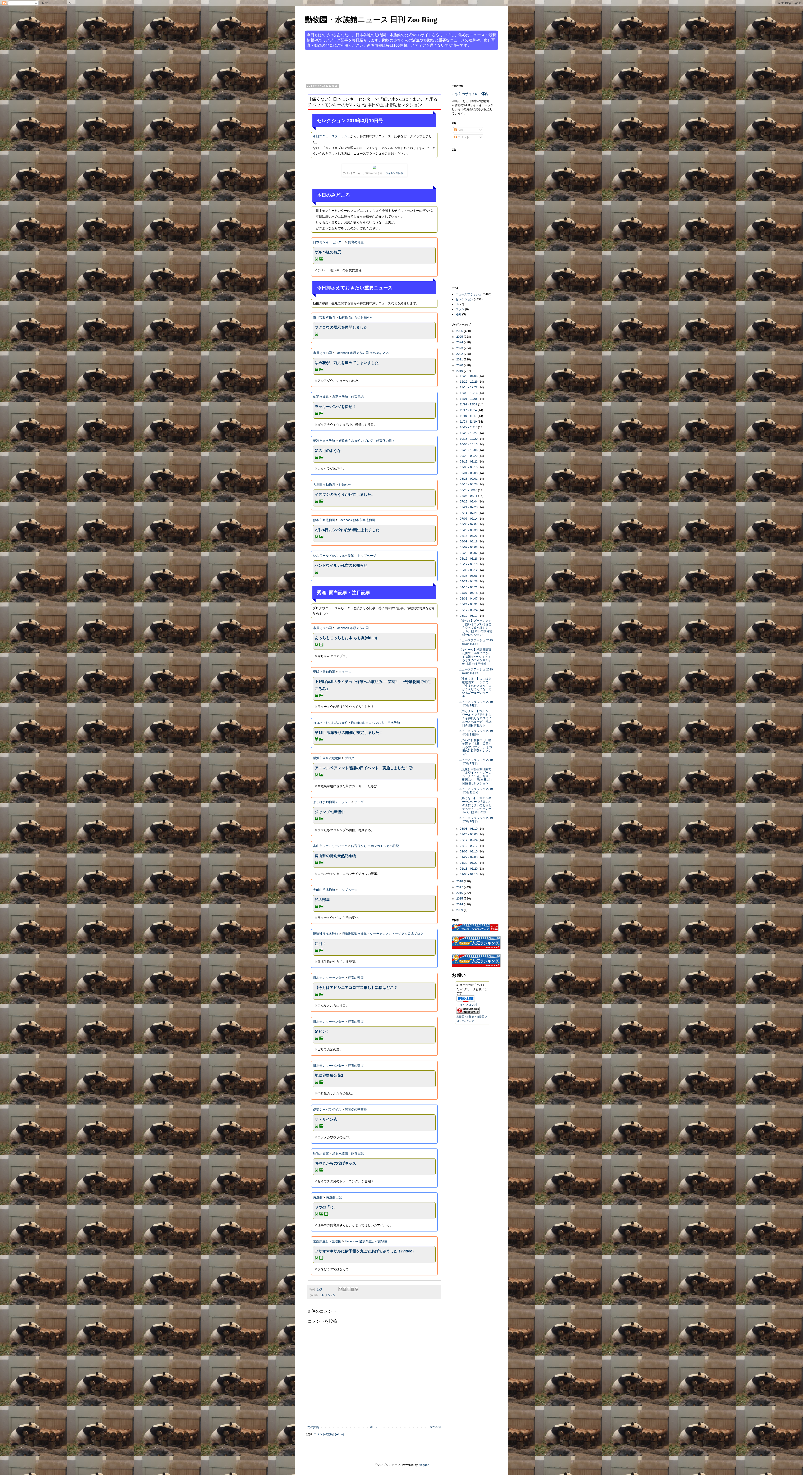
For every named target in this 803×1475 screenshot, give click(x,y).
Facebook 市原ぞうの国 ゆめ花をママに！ (365, 353)
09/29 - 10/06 (469, 450)
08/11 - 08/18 (469, 490)
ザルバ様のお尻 (328, 252)
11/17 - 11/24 (469, 410)
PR (457, 304)
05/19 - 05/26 (469, 558)
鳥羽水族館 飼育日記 (348, 397)
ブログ (349, 758)
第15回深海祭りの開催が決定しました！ (349, 732)
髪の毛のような (328, 451)
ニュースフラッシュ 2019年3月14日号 (476, 703)
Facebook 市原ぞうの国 (352, 628)
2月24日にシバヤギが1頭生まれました (347, 530)
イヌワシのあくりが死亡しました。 (345, 494)
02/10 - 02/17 (469, 845)
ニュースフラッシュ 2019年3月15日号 (476, 671)
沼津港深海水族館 (325, 933)
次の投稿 (313, 1427)
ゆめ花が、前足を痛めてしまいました (347, 363)
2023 (460, 348)
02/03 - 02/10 (469, 851)
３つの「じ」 (326, 1207)
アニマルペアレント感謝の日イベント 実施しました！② (364, 768)
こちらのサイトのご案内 (470, 94)
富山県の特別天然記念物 (335, 856)
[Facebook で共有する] (352, 1289)
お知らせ (345, 484)
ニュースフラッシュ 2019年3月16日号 (476, 642)
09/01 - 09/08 (469, 473)
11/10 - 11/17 (469, 416)
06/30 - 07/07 (469, 524)
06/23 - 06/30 (469, 530)
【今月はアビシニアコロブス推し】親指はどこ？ (356, 987)
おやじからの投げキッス (335, 1163)
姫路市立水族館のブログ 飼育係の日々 (367, 440)
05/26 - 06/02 (469, 553)
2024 (460, 342)
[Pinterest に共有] (356, 1289)
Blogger (423, 1464)
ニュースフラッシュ (468, 294)
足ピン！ (322, 1031)
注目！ (320, 944)
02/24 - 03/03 (469, 834)
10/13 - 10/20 (469, 438)
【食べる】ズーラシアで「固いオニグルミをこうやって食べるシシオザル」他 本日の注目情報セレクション (475, 627)
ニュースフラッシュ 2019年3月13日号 (476, 732)
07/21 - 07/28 (469, 507)
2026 (460, 331)
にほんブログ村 (466, 1004)
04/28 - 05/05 (469, 575)
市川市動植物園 (324, 317)
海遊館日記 (334, 1197)
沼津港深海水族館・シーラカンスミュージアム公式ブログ (382, 933)
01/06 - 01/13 (469, 874)
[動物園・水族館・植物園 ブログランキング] (467, 1012)
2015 (460, 898)
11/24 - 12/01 (469, 404)
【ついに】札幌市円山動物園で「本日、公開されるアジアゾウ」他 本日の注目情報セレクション (475, 747)
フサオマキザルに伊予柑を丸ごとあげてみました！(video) (364, 1251)
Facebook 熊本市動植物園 (357, 520)
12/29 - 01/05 (469, 376)
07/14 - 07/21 (469, 513)
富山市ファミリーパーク (330, 846)
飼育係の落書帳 (356, 1109)
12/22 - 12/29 (469, 381)
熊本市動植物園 (324, 520)
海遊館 (317, 1197)
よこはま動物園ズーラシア (332, 802)
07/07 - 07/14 (469, 518)
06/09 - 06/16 (469, 541)
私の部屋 (322, 900)
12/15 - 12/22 (469, 387)
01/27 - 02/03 (469, 857)
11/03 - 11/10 (469, 421)
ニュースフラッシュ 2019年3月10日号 (476, 819)
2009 (460, 910)
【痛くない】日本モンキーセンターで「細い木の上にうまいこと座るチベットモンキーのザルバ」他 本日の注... (475, 805)
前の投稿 (435, 1427)
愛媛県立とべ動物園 (327, 1241)
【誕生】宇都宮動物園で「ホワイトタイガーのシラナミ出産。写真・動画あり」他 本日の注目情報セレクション (475, 776)
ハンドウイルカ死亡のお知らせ (341, 565)
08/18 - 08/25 (469, 484)
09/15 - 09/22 (469, 461)
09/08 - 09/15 (469, 467)
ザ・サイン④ (326, 1119)
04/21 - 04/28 (469, 581)
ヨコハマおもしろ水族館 (330, 722)
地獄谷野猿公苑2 (329, 1075)
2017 (460, 887)
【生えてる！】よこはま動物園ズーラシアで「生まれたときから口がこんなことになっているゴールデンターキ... (475, 687)
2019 (460, 371)
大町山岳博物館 (324, 890)
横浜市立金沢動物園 (327, 758)
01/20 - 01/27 (469, 862)
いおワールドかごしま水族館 (333, 555)
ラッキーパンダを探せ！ (335, 407)
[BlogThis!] (344, 1289)
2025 (460, 336)
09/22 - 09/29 (469, 455)
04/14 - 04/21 (469, 587)
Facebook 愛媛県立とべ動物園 (366, 1241)
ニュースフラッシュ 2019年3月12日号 (476, 761)
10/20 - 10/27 (469, 433)
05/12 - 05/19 (469, 564)
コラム (459, 309)
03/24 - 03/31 (469, 604)
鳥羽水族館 (321, 397)
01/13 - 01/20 (469, 868)
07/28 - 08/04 (469, 501)
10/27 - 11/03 (469, 427)
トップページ (366, 555)
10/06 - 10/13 (469, 444)
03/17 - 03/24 (469, 610)
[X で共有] (348, 1289)
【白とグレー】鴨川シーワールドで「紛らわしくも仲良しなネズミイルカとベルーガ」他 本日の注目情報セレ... (475, 718)
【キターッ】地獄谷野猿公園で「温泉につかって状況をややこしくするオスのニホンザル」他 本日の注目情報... (475, 656)
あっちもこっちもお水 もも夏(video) (346, 638)
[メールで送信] (340, 1289)
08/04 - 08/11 (469, 495)
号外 (458, 314)
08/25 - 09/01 (469, 478)
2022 (460, 353)
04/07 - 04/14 (469, 593)
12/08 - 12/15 (469, 393)
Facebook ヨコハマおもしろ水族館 (375, 722)
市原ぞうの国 (322, 353)
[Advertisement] (385, 66)
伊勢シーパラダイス (327, 1109)
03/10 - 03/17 (469, 615)
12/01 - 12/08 (469, 398)
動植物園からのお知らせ (356, 317)
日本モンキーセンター (328, 242)
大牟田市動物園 (324, 484)
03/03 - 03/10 (469, 828)
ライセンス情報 (394, 173)
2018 (460, 881)
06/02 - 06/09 (469, 547)
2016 (460, 892)
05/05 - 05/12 (469, 570)
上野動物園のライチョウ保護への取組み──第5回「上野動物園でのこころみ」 (373, 685)
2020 (460, 365)
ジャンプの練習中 (330, 812)
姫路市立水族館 (324, 440)
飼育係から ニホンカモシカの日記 (375, 846)
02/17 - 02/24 (469, 840)
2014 (460, 904)
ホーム (374, 1427)
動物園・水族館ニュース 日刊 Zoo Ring (371, 19)
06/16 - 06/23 (469, 535)
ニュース (345, 672)
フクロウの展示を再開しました (341, 327)
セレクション (327, 1295)
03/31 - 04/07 (469, 598)
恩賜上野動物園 (324, 672)
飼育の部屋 (356, 242)
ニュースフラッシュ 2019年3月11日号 (476, 790)
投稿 (460, 130)
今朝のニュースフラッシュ (331, 136)
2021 (460, 359)
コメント (463, 137)
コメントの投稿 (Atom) (329, 1434)
